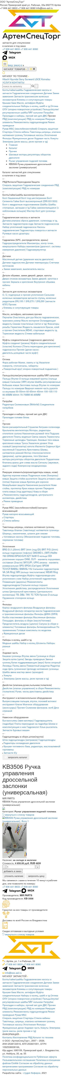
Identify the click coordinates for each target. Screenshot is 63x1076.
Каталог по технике (43, 1037)
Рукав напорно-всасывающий (18, 514)
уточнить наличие (14, 875)
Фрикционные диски (23, 138)
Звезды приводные (35, 659)
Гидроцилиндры (46, 739)
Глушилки (33, 426)
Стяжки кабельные (35, 333)
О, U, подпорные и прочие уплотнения (23, 294)
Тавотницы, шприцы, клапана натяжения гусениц (28, 1021)
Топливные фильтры (25, 626)
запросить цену (36, 875)
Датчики (48, 93)
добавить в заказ (12, 871)
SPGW (45, 565)
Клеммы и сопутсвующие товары (34, 99)
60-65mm (31, 391)
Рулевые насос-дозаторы (15, 233)
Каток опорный (53, 662)
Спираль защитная (48, 128)
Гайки (16, 201)
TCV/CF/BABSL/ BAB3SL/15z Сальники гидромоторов (30, 568)
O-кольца (42, 556)
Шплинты (41, 643)
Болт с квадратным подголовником (20, 204)
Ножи (54, 485)
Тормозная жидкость (13, 333)
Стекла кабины (21, 131)
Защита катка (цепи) (13, 659)
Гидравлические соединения (27, 93)
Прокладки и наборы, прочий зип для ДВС (24, 115)
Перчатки (7, 317)
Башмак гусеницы (11, 656)
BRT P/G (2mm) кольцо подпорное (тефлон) (30, 551)
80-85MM (35, 394)
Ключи (18, 704)
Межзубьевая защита (13, 485)
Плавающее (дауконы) (14, 581)
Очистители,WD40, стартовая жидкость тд (35, 330)
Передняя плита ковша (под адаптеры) (28, 490)
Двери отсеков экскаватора (16, 278)
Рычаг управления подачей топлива (28, 160)
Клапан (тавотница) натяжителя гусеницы (37, 530)
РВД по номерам (36, 118)
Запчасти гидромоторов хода (17, 223)
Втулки (14, 378)
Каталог (13, 147)
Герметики (16, 327)
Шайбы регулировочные (48, 381)
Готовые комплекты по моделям (34, 630)
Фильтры (7, 138)
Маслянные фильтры (44, 617)
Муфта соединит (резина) (16, 343)
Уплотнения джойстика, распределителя (24, 588)
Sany (21, 79)
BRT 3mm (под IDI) (31, 549)
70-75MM (25, 394)
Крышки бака (9, 102)
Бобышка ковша (10, 385)
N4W (34, 556)
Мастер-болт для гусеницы (41, 210)
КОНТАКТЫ (18, 82)
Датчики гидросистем (13, 262)
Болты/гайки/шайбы (12, 89)
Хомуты (54, 138)
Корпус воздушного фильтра (17, 607)
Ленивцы (7, 665)
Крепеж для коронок (37, 481)
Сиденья (50, 446)
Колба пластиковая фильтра (17, 617)
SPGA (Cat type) (33, 565)
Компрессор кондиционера (32, 465)
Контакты (7, 1037)
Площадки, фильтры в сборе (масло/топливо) (26, 620)
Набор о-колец (27, 643)
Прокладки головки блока (15, 417)
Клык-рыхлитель (48, 726)
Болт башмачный (11, 197)
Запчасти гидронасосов (46, 223)
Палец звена (19, 665)
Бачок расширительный (14, 426)
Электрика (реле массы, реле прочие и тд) (25, 141)
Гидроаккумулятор (36, 249)
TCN (36, 594)
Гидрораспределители (14, 243)
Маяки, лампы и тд (28, 362)
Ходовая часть (42, 138)
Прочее (13, 151)
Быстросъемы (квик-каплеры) (18, 720)
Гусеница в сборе (45, 656)
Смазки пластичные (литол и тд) (30, 323)
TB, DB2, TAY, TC (25, 594)
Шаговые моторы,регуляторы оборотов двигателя (25, 457)
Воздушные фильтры (44, 607)
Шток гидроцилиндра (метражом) (20, 739)
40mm (16, 394)
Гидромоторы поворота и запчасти (38, 230)
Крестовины (33, 449)
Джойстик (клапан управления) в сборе (23, 688)
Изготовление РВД (22, 1037)
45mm (40, 391)
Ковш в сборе (40, 491)
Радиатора (8, 404)
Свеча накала (39, 436)
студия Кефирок (31, 1072)
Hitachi (5, 79)
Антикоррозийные (46, 626)
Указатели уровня (37, 443)
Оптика (54, 106)
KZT (29, 556)
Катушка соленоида (49, 426)
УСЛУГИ (6, 82)
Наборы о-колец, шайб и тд (35, 106)
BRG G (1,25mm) (11, 549)
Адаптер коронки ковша (14, 475)
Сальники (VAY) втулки (22, 381)
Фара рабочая (10, 362)
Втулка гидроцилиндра (14, 575)
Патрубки (48, 112)
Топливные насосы (33, 135)
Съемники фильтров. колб (39, 707)
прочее (39, 488)
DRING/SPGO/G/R (16, 556)
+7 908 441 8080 (29, 49)
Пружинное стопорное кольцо (18, 597)
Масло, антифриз (26, 102)
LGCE (38, 79)
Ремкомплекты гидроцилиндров (30, 122)
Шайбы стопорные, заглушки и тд (29, 206)
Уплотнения (50, 135)
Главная (13, 144)
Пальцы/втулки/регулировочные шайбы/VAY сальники (30, 111)
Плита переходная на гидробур (31, 723)
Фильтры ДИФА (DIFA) (46, 614)
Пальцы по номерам (13, 388)
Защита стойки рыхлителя (23, 478)
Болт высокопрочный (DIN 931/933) (38, 201)
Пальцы (6, 378)
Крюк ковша (28, 488)
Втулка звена (29, 656)
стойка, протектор (11, 488)
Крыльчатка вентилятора (15, 430)
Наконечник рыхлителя (38, 485)
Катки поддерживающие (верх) (27, 662)
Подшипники (52, 459)
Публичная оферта (47, 1056)
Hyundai (14, 79)
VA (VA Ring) (9, 572)
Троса (24, 443)
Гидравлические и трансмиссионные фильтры (31, 612)
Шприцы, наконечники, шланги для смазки (24, 533)
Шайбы (44, 204)
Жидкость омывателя (33, 327)
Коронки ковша (18, 481)
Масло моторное (30, 320)
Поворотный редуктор (38, 665)
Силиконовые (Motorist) (27, 404)
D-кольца (53, 594)
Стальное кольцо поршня (34, 585)
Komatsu (45, 79)
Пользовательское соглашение (18, 1059)
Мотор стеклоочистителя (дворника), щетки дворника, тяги (26, 454)
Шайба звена (9, 672)
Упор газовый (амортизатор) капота (27, 444)
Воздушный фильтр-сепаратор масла (22, 610)
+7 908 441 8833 (11, 49)
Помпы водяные (22, 436)
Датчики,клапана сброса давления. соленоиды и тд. (30, 220)
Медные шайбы (10, 643)
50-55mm (21, 391)
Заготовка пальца (29, 385)
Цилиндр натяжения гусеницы (43, 668)
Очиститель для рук (23, 317)
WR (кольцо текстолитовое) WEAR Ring (37, 572)
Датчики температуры (37, 262)
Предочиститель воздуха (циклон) (20, 623)
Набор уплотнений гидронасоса (19, 227)
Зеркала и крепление (22, 281)
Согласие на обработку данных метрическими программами (27, 1064)
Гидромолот (33, 726)
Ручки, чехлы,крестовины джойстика (34, 691)
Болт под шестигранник (33, 197)
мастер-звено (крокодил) (30, 672)
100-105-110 (50, 391)
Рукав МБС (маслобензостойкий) (19, 128)
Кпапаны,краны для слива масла (19, 462)
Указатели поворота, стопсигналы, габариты (26, 364)
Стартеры (7, 131)
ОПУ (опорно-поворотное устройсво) (22, 109)
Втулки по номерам (49, 385)
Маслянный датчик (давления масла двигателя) (27, 259)
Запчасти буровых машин (16, 730)
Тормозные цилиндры (14, 439)
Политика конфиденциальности (19, 1056)
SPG (21, 565)
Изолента (40, 446)
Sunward (29, 79)
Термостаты (53, 436)
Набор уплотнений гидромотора (39, 578)
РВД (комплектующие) (14, 118)
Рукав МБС (20, 1014)
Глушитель (20, 449)
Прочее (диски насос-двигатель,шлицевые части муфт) (20, 351)
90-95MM (7, 394)
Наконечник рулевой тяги (35, 433)
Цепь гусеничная (17, 668)
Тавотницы (8, 530)
